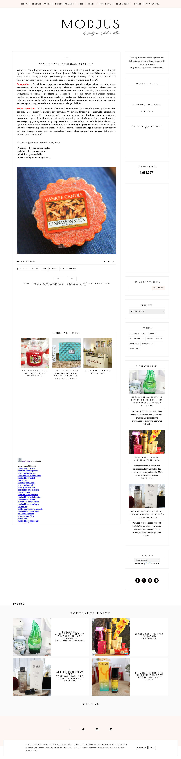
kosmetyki (134, 344)
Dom (43, 269)
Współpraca (153, 4)
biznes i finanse (64, 4)
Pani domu (105, 4)
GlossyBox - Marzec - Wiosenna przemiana (149, 636)
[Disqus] (66, 422)
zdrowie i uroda (41, 4)
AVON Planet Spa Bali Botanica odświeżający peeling (43, 284)
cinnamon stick (29, 269)
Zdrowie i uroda (154, 339)
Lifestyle (134, 334)
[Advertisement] (66, 309)
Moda (144, 334)
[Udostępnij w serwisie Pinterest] (114, 262)
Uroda (153, 334)
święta (53, 269)
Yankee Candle (68, 269)
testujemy (135, 349)
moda (24, 4)
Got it (152, 747)
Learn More (141, 747)
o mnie (137, 4)
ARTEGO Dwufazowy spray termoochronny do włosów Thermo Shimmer (147, 514)
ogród (91, 4)
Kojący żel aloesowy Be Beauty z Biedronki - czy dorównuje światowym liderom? (70, 636)
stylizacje (147, 344)
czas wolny (122, 4)
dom (80, 4)
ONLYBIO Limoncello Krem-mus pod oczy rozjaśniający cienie (149, 676)
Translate (155, 563)
